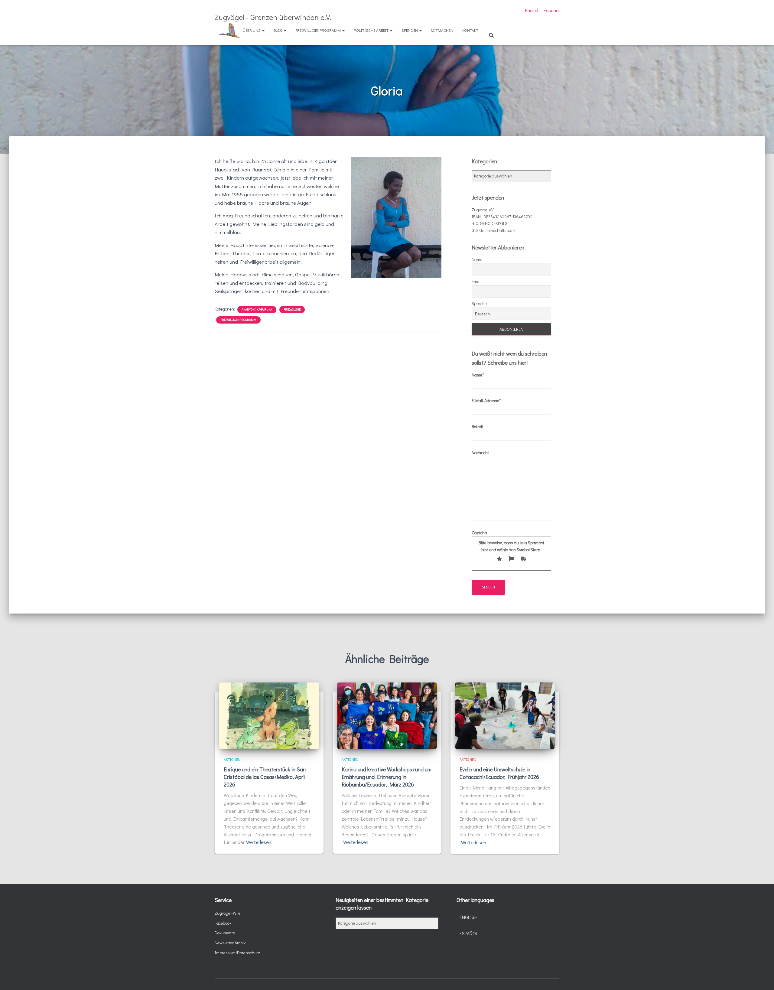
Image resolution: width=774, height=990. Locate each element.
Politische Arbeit (371, 30)
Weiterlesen (258, 842)
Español (551, 10)
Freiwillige (292, 309)
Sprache (479, 303)
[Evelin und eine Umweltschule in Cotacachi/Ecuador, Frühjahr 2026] (505, 715)
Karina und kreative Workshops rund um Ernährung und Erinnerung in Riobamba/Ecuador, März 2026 (386, 777)
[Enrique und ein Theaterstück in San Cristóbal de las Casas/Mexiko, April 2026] (269, 715)
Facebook (223, 923)
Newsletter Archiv (230, 943)
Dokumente (225, 933)
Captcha (508, 541)
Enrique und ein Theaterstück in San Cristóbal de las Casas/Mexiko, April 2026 (265, 777)
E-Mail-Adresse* (486, 400)
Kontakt (470, 30)
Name (477, 259)
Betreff (477, 426)
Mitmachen (442, 30)
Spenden (410, 30)
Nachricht (480, 452)
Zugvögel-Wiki (227, 913)
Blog (278, 30)
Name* (478, 375)
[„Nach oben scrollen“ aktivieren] (762, 977)
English (532, 10)
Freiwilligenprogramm (318, 30)
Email (476, 281)
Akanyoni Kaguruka (257, 309)
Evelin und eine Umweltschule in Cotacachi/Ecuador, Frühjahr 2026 (499, 773)
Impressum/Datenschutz (237, 953)
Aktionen (232, 759)
